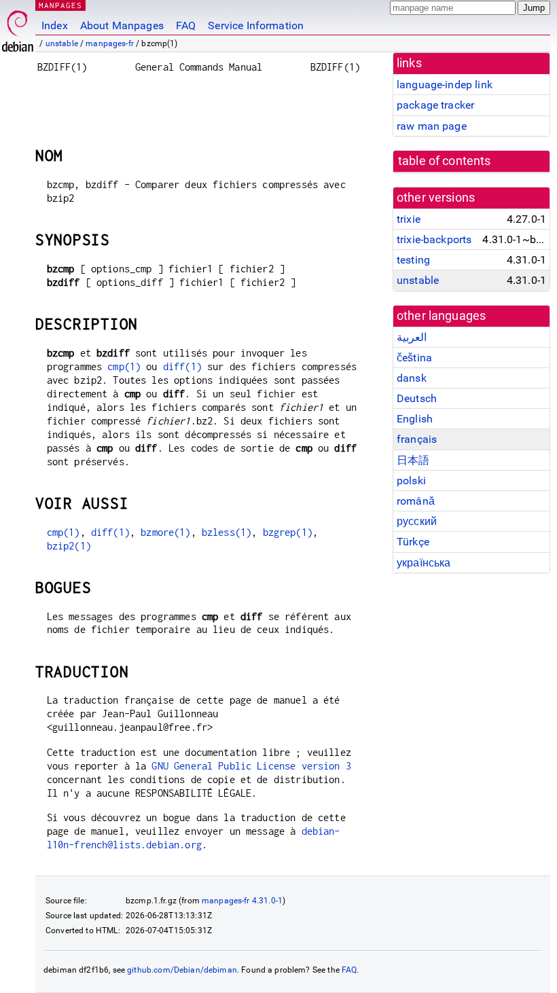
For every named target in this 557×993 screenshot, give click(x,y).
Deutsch (417, 398)
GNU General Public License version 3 (251, 766)
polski (411, 480)
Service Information (256, 25)
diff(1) (182, 366)
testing (413, 259)
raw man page (432, 126)
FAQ (186, 25)
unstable (62, 43)
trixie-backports (434, 239)
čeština (414, 357)
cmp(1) (124, 366)
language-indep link (444, 84)
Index (54, 25)
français (417, 439)
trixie (408, 219)
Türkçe (413, 541)
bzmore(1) (165, 532)
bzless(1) (226, 532)
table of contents (444, 161)
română (416, 500)
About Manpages (122, 25)
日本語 (413, 460)
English (415, 418)
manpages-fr (110, 43)
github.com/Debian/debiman (182, 970)
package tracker (435, 104)
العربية (412, 337)
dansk (412, 378)
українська (424, 562)
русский (417, 521)
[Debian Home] (18, 27)
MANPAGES (60, 5)
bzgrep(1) (287, 532)
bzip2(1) (69, 546)
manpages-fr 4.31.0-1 (242, 900)
